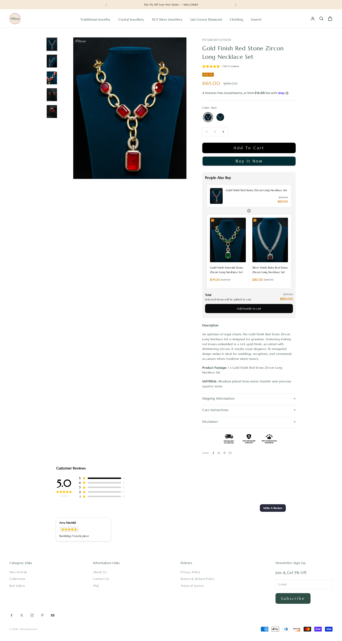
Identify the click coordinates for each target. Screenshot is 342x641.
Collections (17, 579)
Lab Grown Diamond (206, 19)
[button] (220, 66)
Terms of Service (192, 586)
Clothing (236, 19)
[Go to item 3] (51, 78)
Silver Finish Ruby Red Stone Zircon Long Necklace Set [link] (270, 270)
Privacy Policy (190, 572)
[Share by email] (230, 453)
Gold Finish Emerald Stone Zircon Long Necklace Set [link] (226, 270)
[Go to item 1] (51, 44)
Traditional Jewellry (95, 19)
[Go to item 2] (51, 61)
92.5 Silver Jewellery (167, 19)
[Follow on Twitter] (22, 615)
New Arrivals (18, 572)
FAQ (96, 586)
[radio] (207, 117)
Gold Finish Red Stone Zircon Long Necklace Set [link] (256, 190)
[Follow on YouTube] (53, 615)
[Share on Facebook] (213, 453)
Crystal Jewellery (131, 19)
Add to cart (249, 147)
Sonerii (256, 19)
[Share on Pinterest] (224, 453)
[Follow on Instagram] (32, 615)
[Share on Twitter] (218, 453)
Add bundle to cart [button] (249, 308)
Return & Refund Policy (198, 579)
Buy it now (249, 161)
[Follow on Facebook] (11, 615)
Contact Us (101, 579)
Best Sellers (17, 586)
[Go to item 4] (51, 95)
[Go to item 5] (51, 111)
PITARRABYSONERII (216, 40)
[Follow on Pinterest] (42, 615)
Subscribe (293, 598)
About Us (99, 572)
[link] (216, 196)
